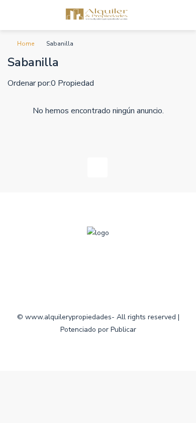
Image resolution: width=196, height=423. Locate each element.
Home (25, 44)
